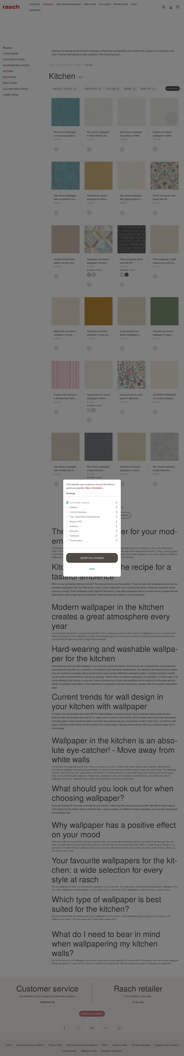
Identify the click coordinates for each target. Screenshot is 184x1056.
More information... (94, 487)
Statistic (74, 507)
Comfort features (78, 512)
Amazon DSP (76, 521)
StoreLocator (76, 540)
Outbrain (74, 526)
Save (92, 568)
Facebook (74, 535)
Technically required (79, 502)
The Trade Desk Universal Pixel (85, 516)
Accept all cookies (92, 557)
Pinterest (74, 531)
